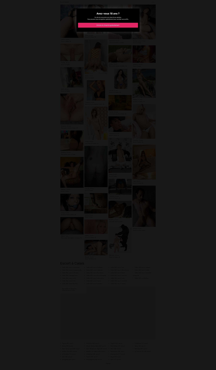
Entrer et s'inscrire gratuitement (108, 25)
